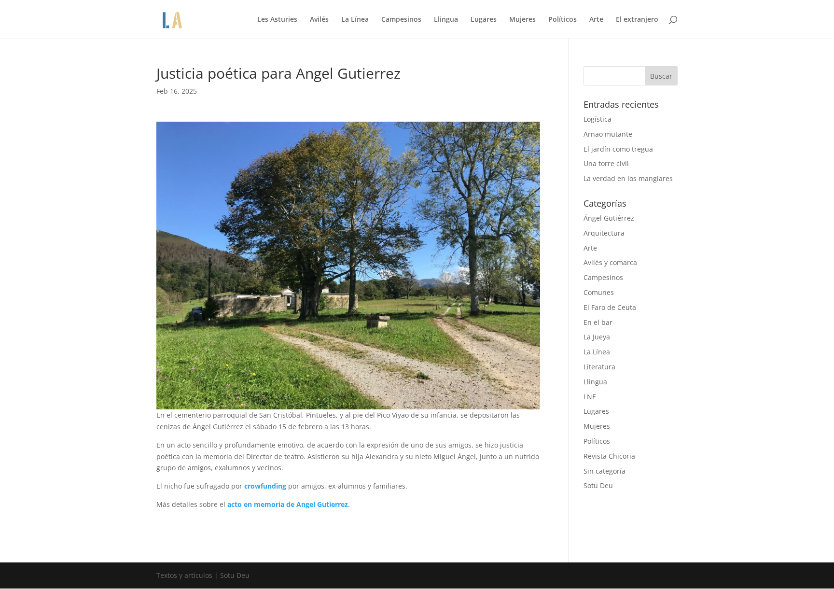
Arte (596, 20)
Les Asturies (277, 20)
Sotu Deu (598, 485)
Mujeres (522, 20)
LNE (590, 396)
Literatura (599, 366)
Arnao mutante (608, 134)
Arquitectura (604, 233)
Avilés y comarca (610, 262)
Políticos (562, 20)
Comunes (599, 292)
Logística (598, 119)
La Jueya (597, 336)
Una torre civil (606, 163)
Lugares (484, 20)
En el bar (598, 322)
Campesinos (401, 20)
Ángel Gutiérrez (609, 218)
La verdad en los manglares (628, 178)
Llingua (446, 20)
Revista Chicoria (609, 456)
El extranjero (637, 20)
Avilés (319, 20)
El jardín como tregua (618, 149)
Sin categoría (605, 471)
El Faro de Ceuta (610, 307)
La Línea (355, 20)
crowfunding (265, 486)
